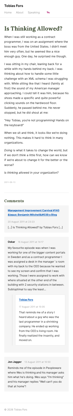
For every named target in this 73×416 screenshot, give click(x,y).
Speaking (34, 12)
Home (8, 12)
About (20, 12)
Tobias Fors (13, 6)
